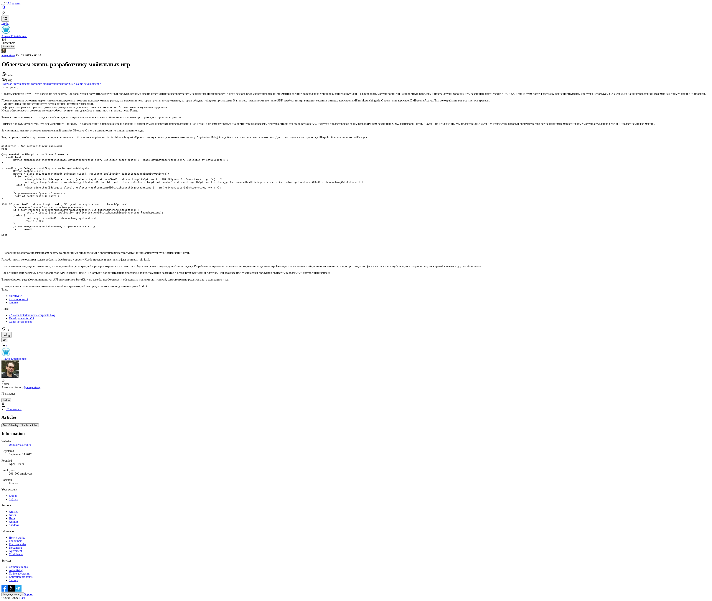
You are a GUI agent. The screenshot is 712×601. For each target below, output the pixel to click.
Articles (13, 511)
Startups (13, 580)
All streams (14, 3)
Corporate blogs (18, 566)
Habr (22, 597)
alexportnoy (8, 55)
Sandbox (14, 525)
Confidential (16, 554)
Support (28, 594)
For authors (15, 540)
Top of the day (10, 425)
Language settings (13, 594)
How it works (17, 537)
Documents (15, 547)
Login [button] (5, 23)
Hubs (12, 518)
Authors (13, 521)
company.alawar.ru (20, 444)
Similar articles (29, 425)
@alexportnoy (32, 387)
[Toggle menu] (2, 4)
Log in (13, 495)
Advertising (16, 570)
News (12, 515)
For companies (17, 544)
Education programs (20, 576)
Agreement (15, 550)
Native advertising (19, 573)
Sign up (13, 499)
